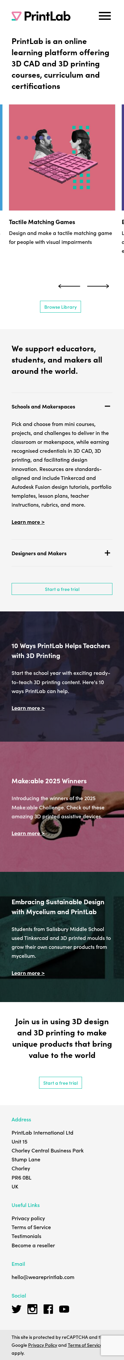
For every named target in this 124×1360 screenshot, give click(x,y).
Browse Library (60, 306)
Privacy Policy (42, 1344)
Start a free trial (62, 589)
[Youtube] (64, 1309)
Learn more (26, 521)
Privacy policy (28, 1218)
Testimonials (26, 1235)
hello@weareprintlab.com (43, 1276)
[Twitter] (16, 1309)
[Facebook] (48, 1309)
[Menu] (104, 16)
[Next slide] (98, 286)
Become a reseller (33, 1245)
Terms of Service (31, 1226)
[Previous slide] (69, 286)
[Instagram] (32, 1309)
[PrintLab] (41, 16)
